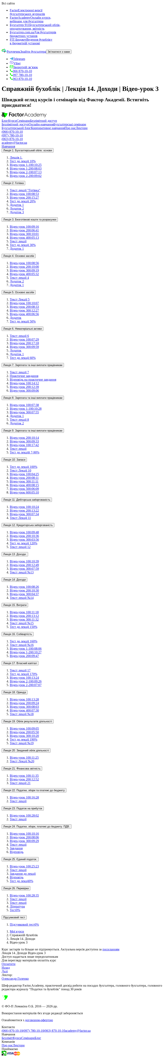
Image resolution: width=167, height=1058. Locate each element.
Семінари (23, 120)
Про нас (70, 128)
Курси (12, 120)
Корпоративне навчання (48, 128)
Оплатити (8, 964)
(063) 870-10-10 (12, 139)
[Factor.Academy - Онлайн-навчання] (24, 117)
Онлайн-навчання (41, 124)
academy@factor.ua (14, 142)
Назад (6, 967)
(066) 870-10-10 (12, 131)
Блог (5, 120)
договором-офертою (39, 1020)
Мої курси (17, 931)
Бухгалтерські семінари (70, 124)
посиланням (110, 949)
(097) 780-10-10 (12, 135)
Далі (5, 971)
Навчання (8, 146)
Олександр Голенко (15, 978)
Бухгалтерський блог (16, 128)
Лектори (82, 128)
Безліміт (7, 1038)
